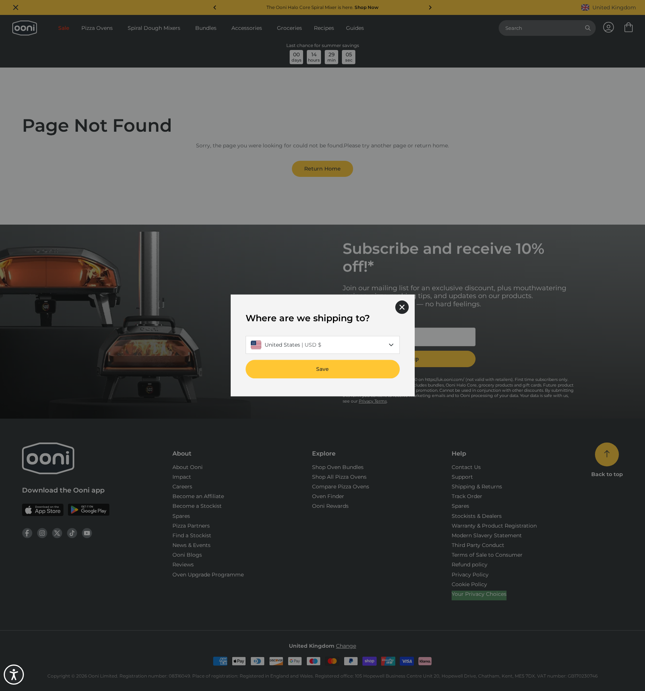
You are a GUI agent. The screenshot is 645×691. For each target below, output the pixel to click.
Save (322, 369)
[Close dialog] (402, 307)
